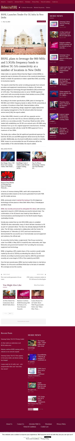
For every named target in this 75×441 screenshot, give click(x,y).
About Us (3, 2)
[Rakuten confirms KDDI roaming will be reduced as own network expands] (23, 294)
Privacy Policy (35, 2)
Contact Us (10, 2)
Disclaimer (27, 2)
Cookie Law (55, 2)
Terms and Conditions (32, 439)
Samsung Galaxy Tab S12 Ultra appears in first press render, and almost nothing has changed (12, 358)
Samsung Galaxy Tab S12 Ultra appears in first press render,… (65, 57)
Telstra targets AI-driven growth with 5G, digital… (65, 93)
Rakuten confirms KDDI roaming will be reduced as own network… (65, 45)
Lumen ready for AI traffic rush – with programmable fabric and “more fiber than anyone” (12, 367)
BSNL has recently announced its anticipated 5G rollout (18, 209)
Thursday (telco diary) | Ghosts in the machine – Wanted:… (64, 104)
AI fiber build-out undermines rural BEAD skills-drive (65, 33)
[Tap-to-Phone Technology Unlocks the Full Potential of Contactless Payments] (39, 156)
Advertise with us (19, 2)
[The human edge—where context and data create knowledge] (32, 343)
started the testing (23, 200)
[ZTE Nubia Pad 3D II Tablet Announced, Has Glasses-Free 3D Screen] (32, 399)
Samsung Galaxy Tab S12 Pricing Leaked (64, 23)
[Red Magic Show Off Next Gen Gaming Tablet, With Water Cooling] (8, 156)
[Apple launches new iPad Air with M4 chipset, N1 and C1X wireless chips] (32, 385)
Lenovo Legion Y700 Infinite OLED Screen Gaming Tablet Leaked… (59, 117)
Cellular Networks (27, 7)
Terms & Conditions (45, 2)
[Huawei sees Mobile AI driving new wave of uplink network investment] (8, 176)
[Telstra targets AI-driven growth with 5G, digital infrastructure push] (54, 94)
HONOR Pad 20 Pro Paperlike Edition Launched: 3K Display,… (65, 81)
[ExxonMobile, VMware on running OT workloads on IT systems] (32, 357)
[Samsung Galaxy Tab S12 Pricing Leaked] (54, 24)
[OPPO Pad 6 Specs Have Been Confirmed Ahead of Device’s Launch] (32, 371)
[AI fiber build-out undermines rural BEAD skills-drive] (9, 294)
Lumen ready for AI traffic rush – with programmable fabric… (65, 69)
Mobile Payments (39, 7)
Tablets (48, 7)
